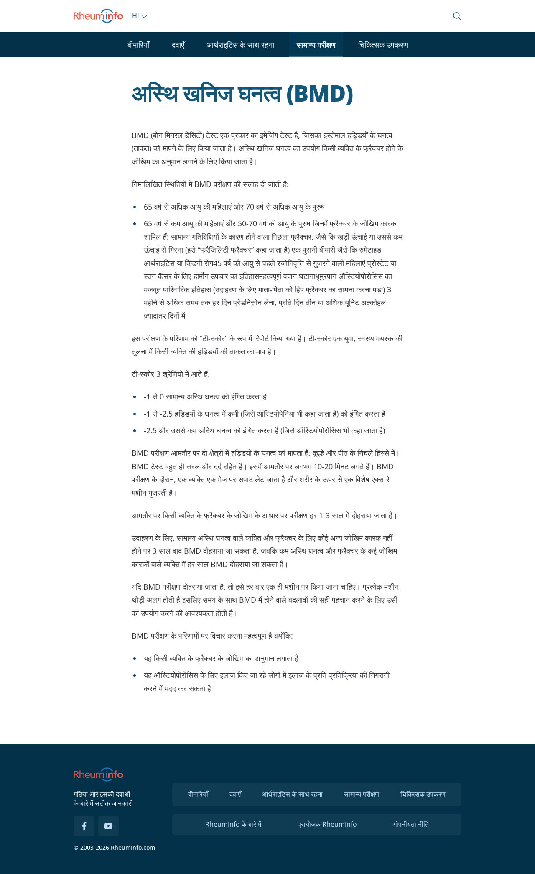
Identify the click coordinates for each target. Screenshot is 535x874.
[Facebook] (84, 826)
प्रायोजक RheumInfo (327, 824)
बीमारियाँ (138, 45)
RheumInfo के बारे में (233, 824)
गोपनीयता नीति (411, 824)
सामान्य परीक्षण (316, 45)
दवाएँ (178, 45)
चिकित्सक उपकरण (383, 45)
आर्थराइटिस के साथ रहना (240, 45)
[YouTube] (108, 826)
